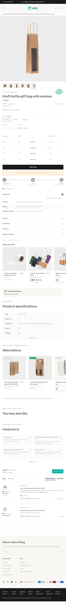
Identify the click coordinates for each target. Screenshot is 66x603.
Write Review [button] (58, 471)
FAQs (21, 568)
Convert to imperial (55, 198)
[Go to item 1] (5, 86)
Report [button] (35, 498)
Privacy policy (14, 593)
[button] (33, 110)
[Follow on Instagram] (4, 582)
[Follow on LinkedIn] (16, 582)
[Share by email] (16, 240)
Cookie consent (57, 593)
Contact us (23, 562)
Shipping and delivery (26, 571)
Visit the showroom (26, 565)
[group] (11, 470)
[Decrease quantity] (5, 128)
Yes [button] (33, 498)
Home (4, 14)
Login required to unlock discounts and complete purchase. (33, 173)
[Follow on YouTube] (12, 582)
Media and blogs (7, 574)
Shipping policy (22, 593)
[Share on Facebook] (8, 240)
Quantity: (5, 124)
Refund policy (30, 593)
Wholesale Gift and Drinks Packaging (14, 14)
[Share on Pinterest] (13, 240)
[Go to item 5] (28, 86)
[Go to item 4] (22, 86)
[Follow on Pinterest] (8, 582)
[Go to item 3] (16, 86)
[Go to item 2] (11, 86)
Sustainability (6, 568)
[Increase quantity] (13, 128)
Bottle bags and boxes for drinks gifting (31, 14)
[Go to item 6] (34, 86)
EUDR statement (49, 593)
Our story (5, 562)
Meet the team (7, 565)
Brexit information (39, 593)
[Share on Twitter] (11, 240)
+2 (43, 279)
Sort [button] (4, 478)
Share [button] (39, 498)
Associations (6, 571)
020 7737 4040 (8, 1)
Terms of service (5, 593)
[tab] (50, 479)
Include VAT (60, 104)
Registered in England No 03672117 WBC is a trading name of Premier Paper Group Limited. (34, 598)
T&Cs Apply (56, 546)
